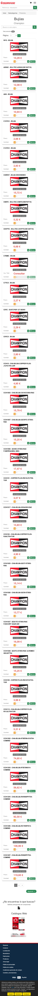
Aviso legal (6, 962)
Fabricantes (6, 956)
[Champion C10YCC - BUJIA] (19, 128)
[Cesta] (31, 2)
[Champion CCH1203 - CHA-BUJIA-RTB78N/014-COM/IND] (19, 776)
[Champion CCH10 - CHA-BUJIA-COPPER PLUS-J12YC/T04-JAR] (19, 372)
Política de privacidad (9, 964)
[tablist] (19, 926)
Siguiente (31, 891)
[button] (19, 35)
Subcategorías (12, 13)
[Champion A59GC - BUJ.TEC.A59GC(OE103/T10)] (19, 74)
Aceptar (11, 994)
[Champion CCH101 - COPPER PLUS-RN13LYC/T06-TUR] (19, 487)
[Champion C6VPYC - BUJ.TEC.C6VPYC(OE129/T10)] (19, 235)
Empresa (5, 945)
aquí (13, 987)
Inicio (4, 13)
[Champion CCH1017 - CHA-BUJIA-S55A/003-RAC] (19, 514)
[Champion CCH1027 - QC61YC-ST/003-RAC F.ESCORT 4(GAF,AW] (19, 630)
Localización (6, 951)
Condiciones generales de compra (12, 970)
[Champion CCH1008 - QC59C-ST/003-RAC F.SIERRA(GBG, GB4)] (19, 458)
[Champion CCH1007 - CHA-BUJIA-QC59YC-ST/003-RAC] (19, 428)
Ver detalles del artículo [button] (19, 54)
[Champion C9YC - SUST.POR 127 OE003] (19, 316)
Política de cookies (8, 967)
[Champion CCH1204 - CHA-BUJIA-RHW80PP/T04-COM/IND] (19, 805)
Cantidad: (6, 61)
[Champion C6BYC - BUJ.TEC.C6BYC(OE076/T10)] (19, 208)
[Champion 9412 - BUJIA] (19, 47)
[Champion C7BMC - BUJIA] (19, 262)
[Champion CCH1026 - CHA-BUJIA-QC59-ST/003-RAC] (19, 601)
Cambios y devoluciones (10, 973)
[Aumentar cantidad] (28, 61)
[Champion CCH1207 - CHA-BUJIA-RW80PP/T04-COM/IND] (19, 864)
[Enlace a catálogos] (19, 926)
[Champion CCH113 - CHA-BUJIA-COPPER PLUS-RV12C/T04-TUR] (19, 718)
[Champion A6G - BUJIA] (19, 101)
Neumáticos (6, 953)
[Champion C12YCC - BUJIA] (19, 154)
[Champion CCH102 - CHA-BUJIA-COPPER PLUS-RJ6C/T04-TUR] (19, 543)
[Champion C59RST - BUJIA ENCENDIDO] (19, 181)
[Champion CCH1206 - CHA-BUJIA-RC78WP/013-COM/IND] (19, 835)
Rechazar (18, 994)
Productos (6, 959)
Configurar (26, 994)
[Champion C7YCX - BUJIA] (19, 289)
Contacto (5, 948)
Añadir (33, 61)
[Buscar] (35, 7)
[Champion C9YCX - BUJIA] (19, 343)
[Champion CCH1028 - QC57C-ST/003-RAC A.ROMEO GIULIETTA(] (19, 660)
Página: (6, 35)
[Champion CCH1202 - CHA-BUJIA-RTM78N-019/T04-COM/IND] (19, 747)
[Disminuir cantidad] (15, 61)
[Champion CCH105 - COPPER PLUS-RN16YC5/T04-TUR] (19, 689)
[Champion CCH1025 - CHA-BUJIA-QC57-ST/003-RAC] (19, 572)
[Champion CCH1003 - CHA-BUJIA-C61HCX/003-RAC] (19, 399)
